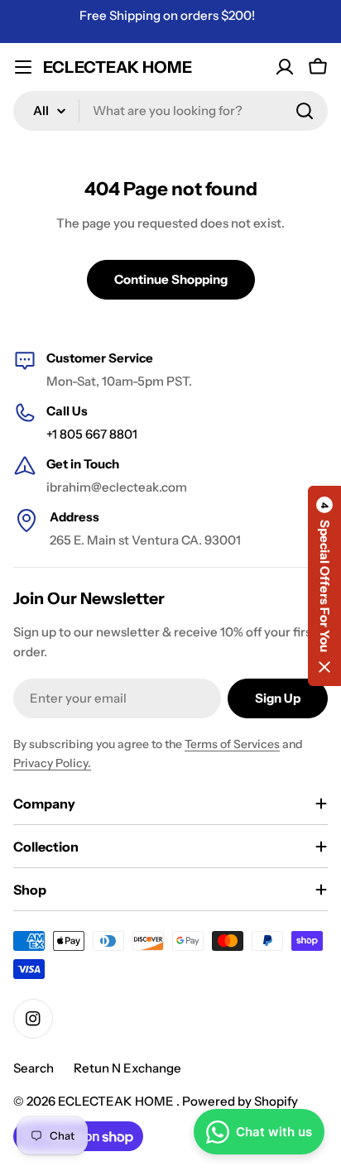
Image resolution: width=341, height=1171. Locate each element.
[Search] (305, 111)
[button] (324, 586)
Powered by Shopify (240, 1101)
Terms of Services (232, 744)
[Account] (285, 67)
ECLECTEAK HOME (117, 67)
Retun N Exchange (127, 1068)
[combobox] (170, 111)
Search (33, 1068)
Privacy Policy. (52, 763)
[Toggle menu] (23, 67)
